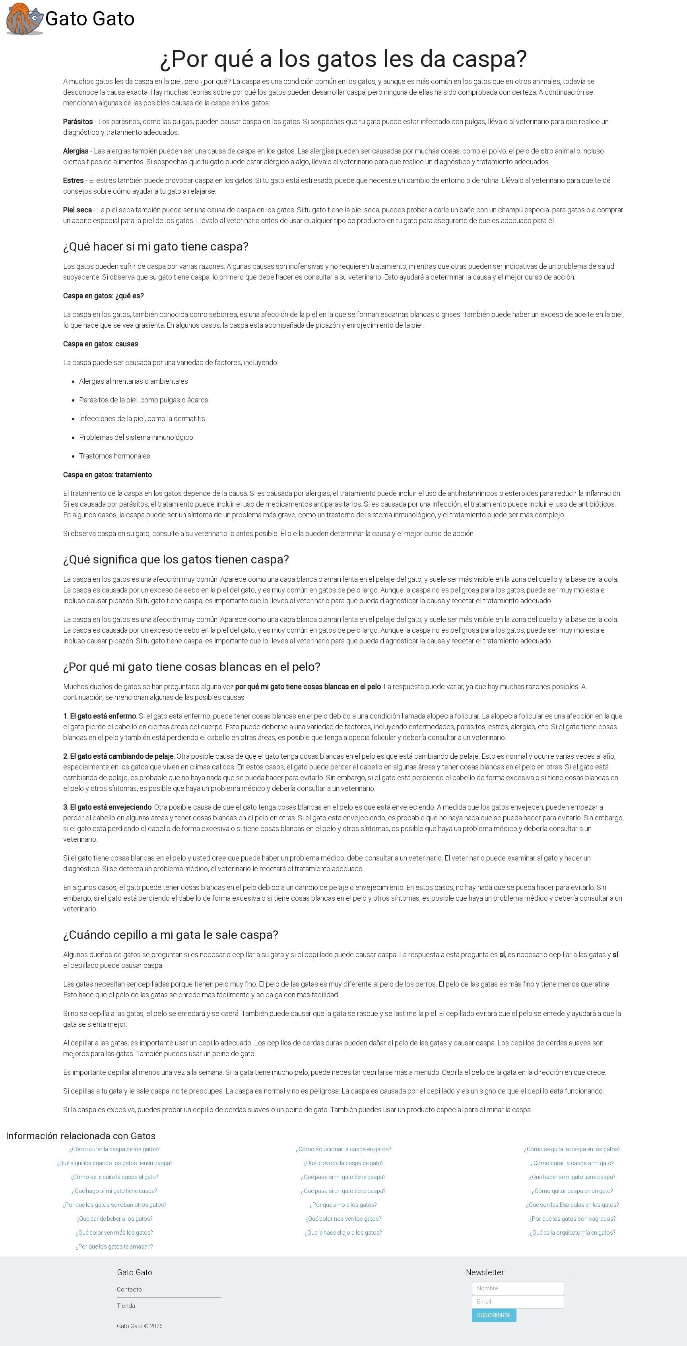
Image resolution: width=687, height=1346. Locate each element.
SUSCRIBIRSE (494, 1315)
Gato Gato (90, 18)
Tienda (126, 1305)
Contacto (129, 1289)
